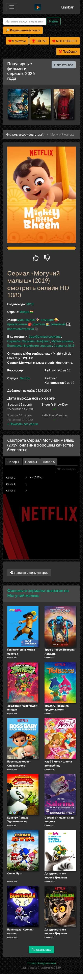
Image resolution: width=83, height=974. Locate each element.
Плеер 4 (31, 462)
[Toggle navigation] (11, 7)
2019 (30, 304)
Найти (53, 21)
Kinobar (67, 7)
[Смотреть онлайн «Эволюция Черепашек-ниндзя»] (22, 682)
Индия (24, 312)
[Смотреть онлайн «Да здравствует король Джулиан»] (60, 850)
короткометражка (20, 329)
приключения (17, 324)
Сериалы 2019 (64, 345)
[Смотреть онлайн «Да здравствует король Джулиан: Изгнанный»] (60, 906)
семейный (58, 324)
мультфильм (26, 319)
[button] (22, 424)
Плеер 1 (13, 462)
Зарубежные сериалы (45, 336)
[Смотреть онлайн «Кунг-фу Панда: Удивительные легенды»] (22, 794)
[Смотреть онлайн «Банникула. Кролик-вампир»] (22, 906)
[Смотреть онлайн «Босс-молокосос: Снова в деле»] (22, 738)
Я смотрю (68, 469)
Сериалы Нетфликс (36, 341)
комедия (47, 319)
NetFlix (25, 378)
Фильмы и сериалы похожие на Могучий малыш (38, 593)
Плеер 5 (49, 462)
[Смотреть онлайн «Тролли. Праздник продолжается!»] (60, 682)
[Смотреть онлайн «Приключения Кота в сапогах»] (22, 626)
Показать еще (41, 949)
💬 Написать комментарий (29, 572)
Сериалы (14, 341)
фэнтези (39, 324)
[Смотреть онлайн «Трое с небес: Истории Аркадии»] (60, 626)
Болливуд (14, 345)
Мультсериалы (62, 341)
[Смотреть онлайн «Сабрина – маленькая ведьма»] (60, 794)
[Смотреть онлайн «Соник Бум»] (22, 850)
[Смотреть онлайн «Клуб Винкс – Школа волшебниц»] (60, 738)
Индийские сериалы (37, 345)
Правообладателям (41, 963)
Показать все (63, 65)
